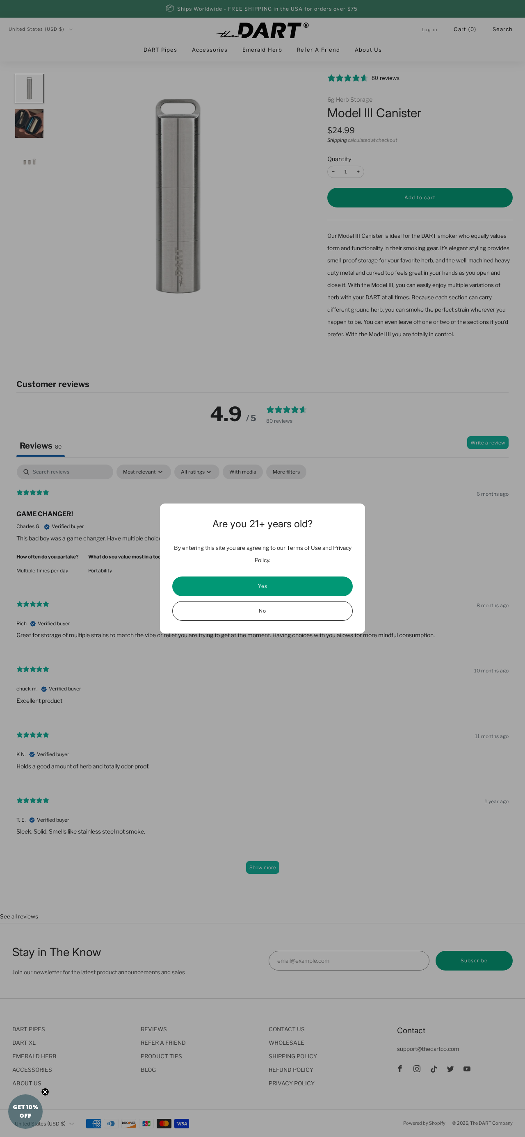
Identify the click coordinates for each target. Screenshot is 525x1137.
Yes (262, 586)
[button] (25, 1111)
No (262, 611)
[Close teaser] (45, 1092)
